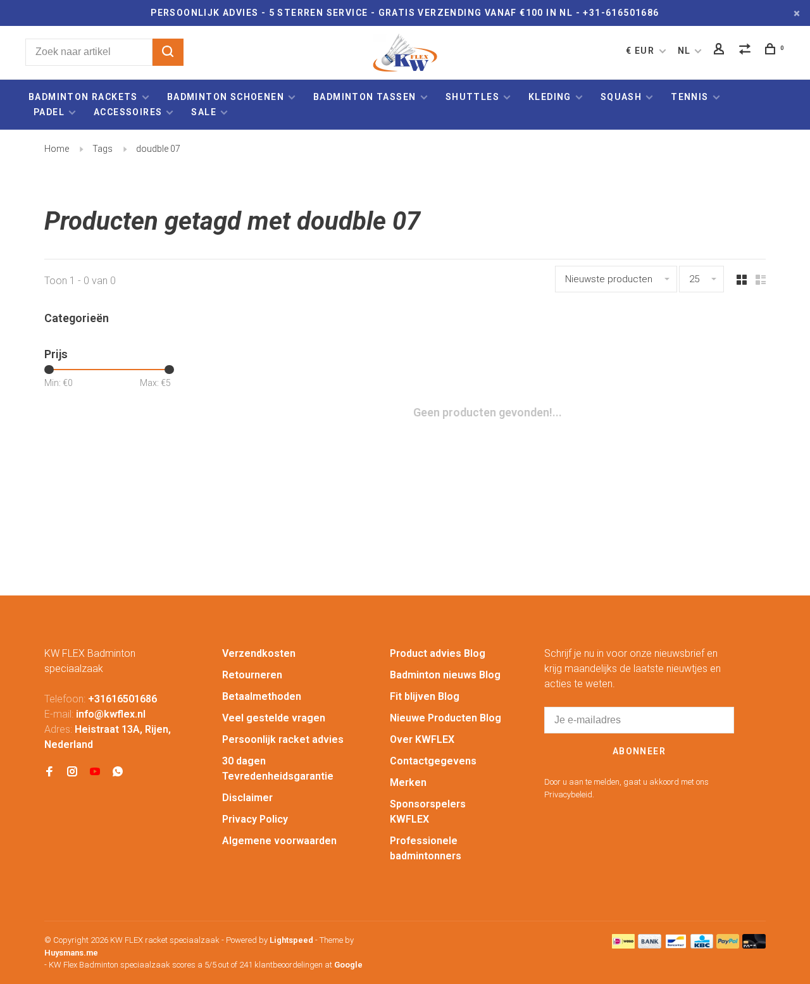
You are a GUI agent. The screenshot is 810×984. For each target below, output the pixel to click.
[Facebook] (49, 772)
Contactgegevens (433, 761)
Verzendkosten (259, 653)
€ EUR (641, 51)
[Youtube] (95, 772)
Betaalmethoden (261, 696)
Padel (49, 112)
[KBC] (701, 945)
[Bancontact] (675, 945)
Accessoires (128, 112)
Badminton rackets (83, 97)
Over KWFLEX (422, 739)
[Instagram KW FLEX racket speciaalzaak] (72, 772)
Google (348, 964)
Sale (203, 112)
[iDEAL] (623, 945)
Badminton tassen (366, 97)
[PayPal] (728, 945)
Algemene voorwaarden (279, 841)
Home (56, 149)
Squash (621, 97)
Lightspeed (291, 940)
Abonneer (639, 751)
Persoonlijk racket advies (283, 739)
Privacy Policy (255, 819)
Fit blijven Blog (424, 696)
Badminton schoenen (225, 97)
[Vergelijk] (746, 51)
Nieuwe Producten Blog (445, 718)
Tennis (689, 97)
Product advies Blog (437, 653)
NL (684, 51)
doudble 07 (158, 149)
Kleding (549, 97)
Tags (102, 149)
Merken (408, 782)
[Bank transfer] (649, 945)
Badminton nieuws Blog (445, 675)
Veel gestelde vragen (273, 718)
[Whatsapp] (118, 772)
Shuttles (472, 97)
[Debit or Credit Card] (754, 945)
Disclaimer (247, 798)
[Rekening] (720, 51)
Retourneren (252, 675)
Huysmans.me (71, 952)
